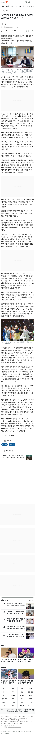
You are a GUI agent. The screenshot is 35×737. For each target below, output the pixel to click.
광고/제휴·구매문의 (12, 710)
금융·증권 (30, 692)
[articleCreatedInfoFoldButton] (18, 27)
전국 (4, 692)
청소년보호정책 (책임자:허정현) (15, 712)
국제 (30, 688)
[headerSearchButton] (26, 2)
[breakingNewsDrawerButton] (29, 2)
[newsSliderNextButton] (32, 600)
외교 (13, 692)
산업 (4, 695)
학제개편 (12, 444)
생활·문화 (4, 699)
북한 (22, 692)
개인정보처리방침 (29, 710)
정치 (4, 688)
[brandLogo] (4, 1)
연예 (2, 645)
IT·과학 (22, 695)
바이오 (30, 695)
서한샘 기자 (7, 24)
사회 (2, 11)
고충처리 (26, 712)
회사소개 (3, 710)
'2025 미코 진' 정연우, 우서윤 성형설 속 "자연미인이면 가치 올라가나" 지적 (15, 613)
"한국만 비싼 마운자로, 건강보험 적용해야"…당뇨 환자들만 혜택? (16, 636)
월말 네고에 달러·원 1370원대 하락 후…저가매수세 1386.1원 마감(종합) (13, 457)
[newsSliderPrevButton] (28, 600)
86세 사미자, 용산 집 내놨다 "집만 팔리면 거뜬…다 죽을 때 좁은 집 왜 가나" (16, 606)
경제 (22, 688)
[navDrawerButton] (32, 2)
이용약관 (20, 710)
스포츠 (3, 667)
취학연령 (4, 444)
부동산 (13, 695)
